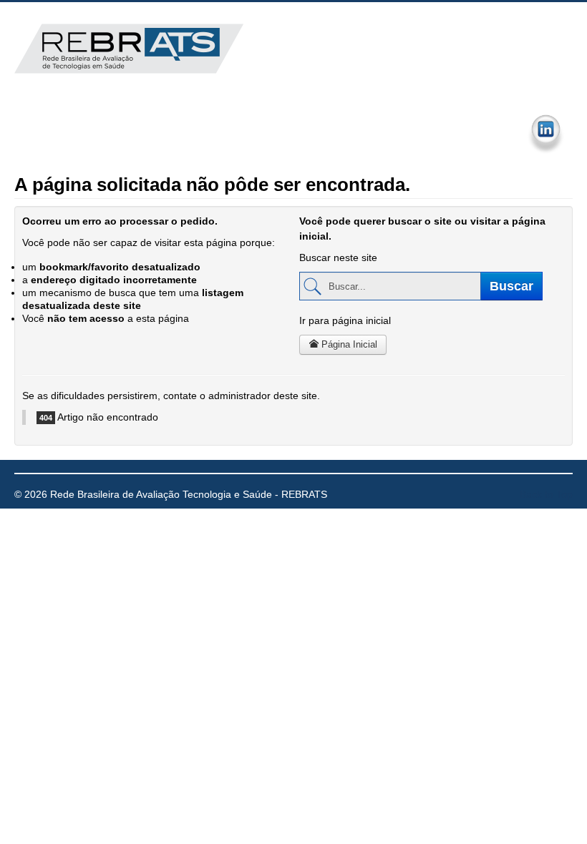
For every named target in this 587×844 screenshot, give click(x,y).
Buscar (511, 286)
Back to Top (546, 494)
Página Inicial (348, 344)
